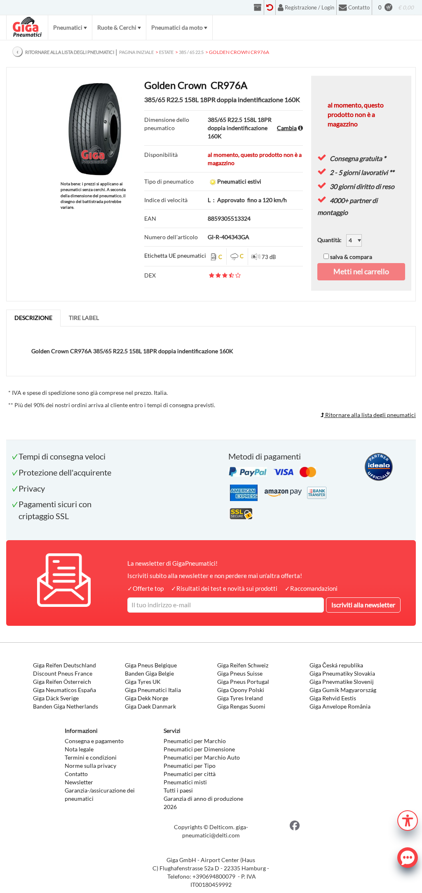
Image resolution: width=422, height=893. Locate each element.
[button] (407, 819)
